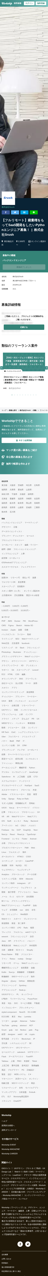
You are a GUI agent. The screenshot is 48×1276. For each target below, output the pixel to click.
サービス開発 (26, 1003)
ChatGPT (17, 1101)
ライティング (7, 639)
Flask (4, 1056)
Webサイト (6, 919)
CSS (17, 674)
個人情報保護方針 (8, 1267)
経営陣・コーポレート (11, 558)
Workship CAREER (10, 1154)
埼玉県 (29, 485)
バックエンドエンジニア (12, 522)
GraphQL (27, 830)
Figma (11, 625)
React (12, 834)
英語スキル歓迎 (32, 595)
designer (11, 1034)
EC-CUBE (32, 1012)
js (35, 888)
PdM (27, 848)
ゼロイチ (20, 897)
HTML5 (20, 856)
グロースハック (18, 874)
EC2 (3, 674)
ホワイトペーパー (19, 661)
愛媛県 (12, 499)
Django (11, 799)
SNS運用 (33, 945)
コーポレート (32, 750)
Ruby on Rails (23, 799)
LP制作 (5, 999)
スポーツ (17, 919)
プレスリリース (30, 919)
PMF (18, 741)
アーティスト (7, 825)
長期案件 (21, 586)
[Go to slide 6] (24, 394)
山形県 (29, 490)
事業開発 (31, 723)
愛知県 (20, 490)
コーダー (19, 861)
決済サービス (21, 1079)
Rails (26, 928)
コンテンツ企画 (8, 745)
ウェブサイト (26, 888)
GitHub (22, 981)
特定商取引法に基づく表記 (11, 1271)
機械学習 (23, 768)
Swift (9, 821)
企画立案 (15, 705)
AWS (10, 621)
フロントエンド (33, 648)
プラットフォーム (9, 714)
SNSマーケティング (20, 976)
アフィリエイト (24, 892)
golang (14, 1025)
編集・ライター (31, 545)
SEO (17, 639)
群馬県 (4, 507)
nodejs (20, 959)
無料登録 (41, 3)
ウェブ (4, 910)
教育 (35, 794)
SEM (21, 879)
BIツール (5, 901)
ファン (4, 959)
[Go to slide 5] (22, 394)
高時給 (32, 803)
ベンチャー (20, 723)
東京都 (4, 485)
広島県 (37, 485)
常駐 (17, 954)
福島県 (4, 503)
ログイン (29, 3)
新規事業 (21, 582)
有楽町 (26, 1061)
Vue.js (11, 808)
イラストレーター (17, 794)
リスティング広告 (9, 879)
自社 (27, 910)
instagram (21, 883)
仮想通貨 (24, 968)
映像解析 (5, 976)
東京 (13, 1017)
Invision (5, 630)
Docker (17, 621)
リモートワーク (28, 705)
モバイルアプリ (31, 1088)
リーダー (5, 1021)
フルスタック (14, 852)
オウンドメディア (9, 679)
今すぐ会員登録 (25, 440)
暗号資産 (5, 1039)
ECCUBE (5, 1017)
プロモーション (28, 812)
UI (16, 648)
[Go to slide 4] (19, 394)
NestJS (22, 1012)
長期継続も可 (21, 803)
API (9, 941)
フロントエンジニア (19, 936)
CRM (24, 745)
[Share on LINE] (34, 212)
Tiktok (34, 1061)
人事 (23, 554)
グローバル (25, 790)
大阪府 (12, 485)
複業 (32, 928)
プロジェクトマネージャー (13, 540)
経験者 (10, 950)
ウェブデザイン (8, 870)
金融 (33, 968)
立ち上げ (25, 719)
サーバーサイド (23, 808)
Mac (20, 1017)
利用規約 (5, 1263)
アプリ (14, 688)
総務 (3, 754)
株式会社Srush (8, 207)
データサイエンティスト (12, 531)
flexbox (23, 1030)
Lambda (27, 1017)
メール (4, 897)
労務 (26, 630)
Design (29, 959)
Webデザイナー (18, 816)
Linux (4, 852)
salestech (21, 1052)
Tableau (5, 1061)
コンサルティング (19, 772)
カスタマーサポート (10, 790)
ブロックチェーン (26, 1008)
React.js (20, 834)
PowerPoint (32, 999)
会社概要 (5, 1255)
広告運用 (15, 643)
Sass (35, 892)
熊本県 (4, 512)
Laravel (35, 670)
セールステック (8, 1052)
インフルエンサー (9, 1008)
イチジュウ (6, 1101)
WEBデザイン (7, 723)
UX (38, 719)
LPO (19, 928)
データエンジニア (9, 768)
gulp (11, 1030)
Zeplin (13, 630)
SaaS (37, 785)
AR (8, 816)
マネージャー (7, 1079)
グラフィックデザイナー (12, 656)
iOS (3, 821)
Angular (5, 981)
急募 (34, 578)
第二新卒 (21, 923)
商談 (33, 1083)
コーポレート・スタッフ (12, 545)
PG (23, 1070)
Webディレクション (30, 963)
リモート (5, 705)
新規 (13, 923)
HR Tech (5, 732)
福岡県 (4, 490)
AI (14, 777)
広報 (15, 527)
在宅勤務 (13, 910)
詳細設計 (30, 1070)
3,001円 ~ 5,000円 (20, 606)
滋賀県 (20, 499)
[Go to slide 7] (27, 394)
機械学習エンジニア (10, 968)
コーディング (7, 861)
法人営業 (19, 683)
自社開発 (30, 897)
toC (16, 825)
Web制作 (24, 914)
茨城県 (20, 485)
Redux (12, 959)
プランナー (20, 696)
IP (34, 1039)
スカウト (5, 688)
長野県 (12, 507)
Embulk (32, 1092)
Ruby (26, 821)
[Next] (46, 367)
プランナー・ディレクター (13, 536)
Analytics (5, 874)
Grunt (4, 1030)
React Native (7, 954)
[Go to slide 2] (14, 394)
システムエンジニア (18, 1043)
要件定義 (15, 1065)
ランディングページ (10, 888)
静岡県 (30, 494)
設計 (10, 1074)
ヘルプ (4, 1121)
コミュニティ (12, 914)
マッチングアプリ (9, 1092)
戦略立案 (5, 1083)
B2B (11, 865)
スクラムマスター (9, 781)
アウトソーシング (9, 985)
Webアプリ (32, 816)
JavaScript (33, 772)
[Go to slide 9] (32, 394)
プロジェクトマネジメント (19, 843)
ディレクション (30, 652)
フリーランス (31, 679)
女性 (21, 1088)
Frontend (5, 839)
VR (3, 816)
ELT (9, 1096)
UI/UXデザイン (8, 994)
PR (33, 719)
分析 (3, 950)
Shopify (30, 950)
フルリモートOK (8, 582)
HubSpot (28, 785)
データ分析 (32, 874)
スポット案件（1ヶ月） (11, 591)
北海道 (4, 499)
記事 (3, 812)
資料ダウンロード (9, 1130)
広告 (23, 728)
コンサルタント (31, 759)
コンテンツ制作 (8, 883)
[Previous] (2, 367)
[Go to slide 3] (16, 394)
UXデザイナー (7, 1048)
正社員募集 (19, 595)
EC (26, 865)
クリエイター (26, 954)
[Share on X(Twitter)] (15, 212)
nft (26, 1034)
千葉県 (14, 494)
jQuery (13, 981)
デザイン (5, 661)
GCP (19, 830)
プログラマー (13, 1070)
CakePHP (29, 861)
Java (4, 941)
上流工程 (5, 1065)
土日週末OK (7, 595)
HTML (10, 674)
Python (32, 768)
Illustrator (17, 652)
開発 (3, 892)
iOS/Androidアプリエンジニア (14, 562)
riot (16, 1030)
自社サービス (7, 683)
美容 (3, 1003)
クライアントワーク (10, 665)
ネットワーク (27, 994)
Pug (36, 1030)
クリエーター (13, 728)
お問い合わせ (6, 1259)
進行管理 (11, 892)
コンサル (15, 839)
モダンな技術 (7, 803)
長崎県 (37, 503)
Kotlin (4, 972)
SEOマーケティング (20, 1083)
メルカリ (32, 825)
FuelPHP (26, 905)
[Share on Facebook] (6, 212)
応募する (24, 327)
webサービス (30, 932)
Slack (22, 648)
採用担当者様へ (8, 1125)
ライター (21, 634)
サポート (5, 670)
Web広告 (5, 643)
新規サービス (7, 759)
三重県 (37, 507)
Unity (4, 799)
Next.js (4, 834)
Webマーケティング (30, 639)
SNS (21, 679)
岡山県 (29, 503)
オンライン (33, 1079)
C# (38, 812)
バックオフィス (8, 634)
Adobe (4, 794)
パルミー (31, 941)
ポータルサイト (8, 856)
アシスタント (31, 665)
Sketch (19, 625)
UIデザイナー (33, 1052)
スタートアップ (8, 586)
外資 (35, 790)
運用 (10, 701)
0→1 (12, 897)
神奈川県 (5, 494)
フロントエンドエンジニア (24, 549)
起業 (29, 777)
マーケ (28, 683)
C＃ (29, 1074)
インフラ (29, 714)
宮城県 (29, 507)
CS (3, 914)
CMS (4, 625)
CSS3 (28, 856)
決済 (32, 936)
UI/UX (4, 808)
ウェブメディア (23, 870)
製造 (3, 1074)
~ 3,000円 (6, 606)
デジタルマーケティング (12, 785)
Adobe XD (28, 625)
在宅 (33, 910)
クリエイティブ (28, 736)
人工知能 (21, 777)
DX (18, 745)
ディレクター (7, 696)
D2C (16, 1003)
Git (13, 670)
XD (22, 665)
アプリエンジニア (9, 990)
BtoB (12, 741)
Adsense (23, 1021)
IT (24, 741)
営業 (16, 710)
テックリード (24, 781)
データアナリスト (16, 1056)
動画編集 (35, 1065)
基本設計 (25, 1065)
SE (30, 1043)
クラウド (5, 719)
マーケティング (31, 522)
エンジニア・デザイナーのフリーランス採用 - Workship (24, 1185)
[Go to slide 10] (35, 394)
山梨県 (20, 507)
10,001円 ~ (25, 610)
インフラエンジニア (10, 554)
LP (29, 883)
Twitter (32, 1021)
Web (33, 848)
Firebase (5, 830)
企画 (3, 843)
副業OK (5, 578)
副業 (20, 630)
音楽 (29, 794)
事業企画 (19, 763)
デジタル (5, 772)
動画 (3, 728)
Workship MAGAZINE (11, 1149)
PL (18, 994)
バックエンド (20, 701)
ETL (3, 1096)
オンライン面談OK (32, 591)
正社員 (4, 1043)
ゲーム (16, 963)
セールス (30, 536)
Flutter (24, 839)
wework (5, 936)
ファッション (7, 763)
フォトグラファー (28, 567)
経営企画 (19, 759)
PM (24, 621)
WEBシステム (20, 1074)
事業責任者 (6, 945)
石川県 (12, 512)
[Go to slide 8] (30, 394)
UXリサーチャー (23, 1048)
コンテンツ (32, 728)
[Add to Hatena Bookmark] (24, 212)
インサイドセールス (28, 710)
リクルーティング (9, 1088)
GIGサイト (6, 1168)
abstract (23, 1025)
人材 (21, 714)
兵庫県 (12, 490)
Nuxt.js (12, 972)
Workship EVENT (9, 1145)
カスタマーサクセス (10, 567)
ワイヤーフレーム (17, 999)
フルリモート (13, 736)
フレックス (6, 932)
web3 (20, 1034)
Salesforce (6, 777)
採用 (35, 683)
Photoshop (6, 652)
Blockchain (26, 1039)
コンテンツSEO (8, 928)
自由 (35, 905)
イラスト (36, 808)
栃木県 (12, 503)
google (14, 1021)
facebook (25, 643)
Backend (34, 821)
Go (13, 830)
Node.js (22, 990)
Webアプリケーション (11, 905)
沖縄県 (29, 499)
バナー (4, 741)
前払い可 (26, 578)
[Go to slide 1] (11, 394)
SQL (10, 1003)
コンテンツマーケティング (13, 692)
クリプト (15, 1039)
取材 (29, 634)
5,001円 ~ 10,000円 (10, 610)
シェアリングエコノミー (28, 732)
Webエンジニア (20, 945)
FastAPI (29, 1056)
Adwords (29, 879)
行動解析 (31, 972)
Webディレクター (32, 656)
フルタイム (18, 932)
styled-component (9, 1012)
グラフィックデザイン (20, 901)
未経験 (4, 865)
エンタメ (17, 821)
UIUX (4, 701)
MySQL (19, 865)
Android (33, 839)
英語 (3, 1070)
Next (35, 830)
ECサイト (20, 950)
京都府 (22, 494)
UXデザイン (7, 710)
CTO (36, 777)
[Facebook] (20, 1244)
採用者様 (17, 3)
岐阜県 (20, 503)
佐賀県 (37, 499)
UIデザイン (33, 661)
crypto (32, 1034)
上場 (13, 1061)
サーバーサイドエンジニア (19, 754)
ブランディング (8, 750)
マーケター (32, 696)
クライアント (19, 941)
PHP (3, 621)
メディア (15, 719)
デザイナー (6, 527)
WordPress (33, 621)
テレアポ (21, 750)
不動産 (37, 1003)
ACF (31, 1025)
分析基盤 (23, 1092)
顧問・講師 (6, 549)
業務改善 (31, 981)
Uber (4, 736)
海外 (24, 852)
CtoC (13, 732)
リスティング (7, 648)
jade (30, 1030)
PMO (19, 1061)
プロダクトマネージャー (12, 848)
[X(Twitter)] (28, 1244)
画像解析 (21, 972)
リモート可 (15, 578)
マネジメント (13, 812)
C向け (23, 825)
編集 (23, 674)
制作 (33, 976)
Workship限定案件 (21, 1096)
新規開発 (5, 923)
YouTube (5, 1025)
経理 (3, 1034)
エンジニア (33, 701)
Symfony (22, 985)
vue (21, 910)
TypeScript (31, 834)
